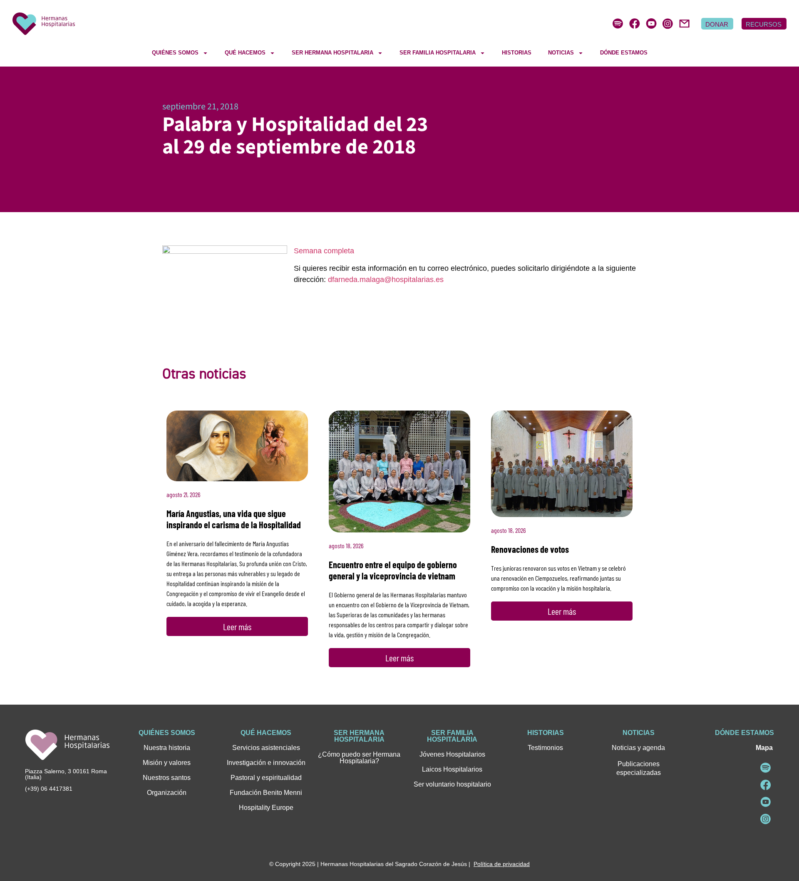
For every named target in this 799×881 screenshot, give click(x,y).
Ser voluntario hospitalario (452, 784)
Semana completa (324, 251)
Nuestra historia (167, 747)
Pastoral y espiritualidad (266, 777)
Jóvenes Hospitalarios (452, 754)
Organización (166, 792)
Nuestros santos (167, 777)
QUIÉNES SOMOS (175, 52)
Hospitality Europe (266, 807)
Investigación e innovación (266, 762)
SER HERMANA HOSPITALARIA (332, 52)
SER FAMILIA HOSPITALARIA (438, 52)
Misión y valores (167, 762)
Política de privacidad (502, 864)
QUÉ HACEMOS (245, 52)
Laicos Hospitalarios (452, 769)
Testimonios (545, 747)
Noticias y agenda (638, 747)
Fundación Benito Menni (266, 792)
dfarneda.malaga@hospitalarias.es (386, 279)
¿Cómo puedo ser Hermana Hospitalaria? (359, 758)
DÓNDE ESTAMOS (624, 52)
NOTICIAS (561, 52)
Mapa (764, 747)
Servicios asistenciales (266, 747)
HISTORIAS (516, 52)
